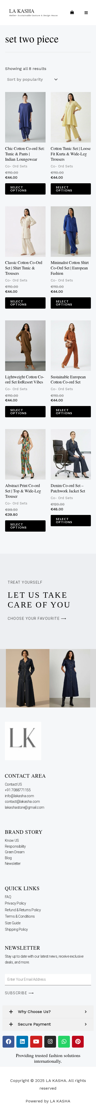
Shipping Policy (16, 929)
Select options (18, 188)
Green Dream (15, 852)
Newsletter (13, 863)
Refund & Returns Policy (23, 910)
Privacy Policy (15, 903)
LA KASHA (21, 10)
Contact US (14, 784)
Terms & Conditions (20, 916)
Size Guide (12, 923)
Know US (12, 840)
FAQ (8, 897)
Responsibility (15, 846)
